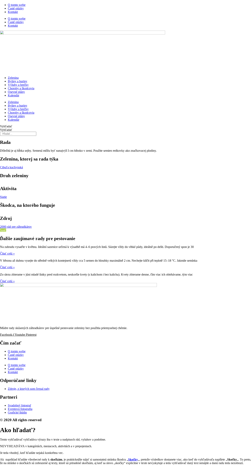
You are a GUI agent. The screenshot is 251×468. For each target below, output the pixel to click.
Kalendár (13, 95)
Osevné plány (16, 91)
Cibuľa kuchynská (11, 167)
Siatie (3, 197)
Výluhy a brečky (18, 84)
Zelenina (13, 77)
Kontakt (13, 12)
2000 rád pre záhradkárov (16, 226)
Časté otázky (16, 8)
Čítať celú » (7, 253)
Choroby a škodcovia (21, 88)
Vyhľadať (6, 126)
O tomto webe (16, 4)
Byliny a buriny (17, 81)
